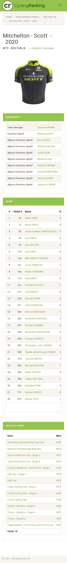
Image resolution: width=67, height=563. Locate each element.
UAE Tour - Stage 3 (16, 474)
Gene (43, 140)
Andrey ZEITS (32, 399)
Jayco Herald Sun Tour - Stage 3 (23, 455)
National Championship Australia (24, 449)
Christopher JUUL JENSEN (38, 345)
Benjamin (44, 159)
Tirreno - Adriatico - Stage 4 (21, 506)
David (47, 171)
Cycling (29, 5)
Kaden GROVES (33, 372)
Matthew (45, 134)
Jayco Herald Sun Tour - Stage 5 (23, 461)
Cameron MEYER (33, 359)
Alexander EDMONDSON (37, 332)
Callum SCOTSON (34, 379)
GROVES (60, 455)
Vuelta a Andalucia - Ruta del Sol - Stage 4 (28, 468)
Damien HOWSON (34, 338)
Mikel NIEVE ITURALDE (36, 258)
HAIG (58, 468)
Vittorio (45, 178)
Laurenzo (46, 184)
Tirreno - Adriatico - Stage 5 (21, 512)
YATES (59, 474)
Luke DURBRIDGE (34, 305)
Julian (43, 152)
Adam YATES (31, 218)
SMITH (59, 525)
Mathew (46, 165)
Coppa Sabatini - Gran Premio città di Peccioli (30, 525)
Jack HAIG (30, 251)
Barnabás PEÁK (33, 385)
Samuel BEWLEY (33, 392)
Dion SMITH (31, 238)
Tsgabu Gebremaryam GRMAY (40, 352)
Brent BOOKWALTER (35, 312)
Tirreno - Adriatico (16, 518)
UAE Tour (12, 480)
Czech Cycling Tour (17, 499)
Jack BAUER (31, 292)
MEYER (59, 449)
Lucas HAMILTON (33, 265)
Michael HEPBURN (34, 365)
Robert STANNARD (34, 271)
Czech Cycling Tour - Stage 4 (22, 493)
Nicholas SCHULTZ (34, 285)
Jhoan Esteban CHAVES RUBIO (41, 231)
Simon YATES (31, 225)
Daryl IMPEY (31, 278)
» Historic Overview (42, 48)
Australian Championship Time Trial (25, 442)
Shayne (46, 127)
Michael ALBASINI (34, 325)
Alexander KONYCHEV (36, 318)
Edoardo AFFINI (32, 298)
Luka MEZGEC (32, 245)
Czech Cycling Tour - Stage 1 (22, 487)
